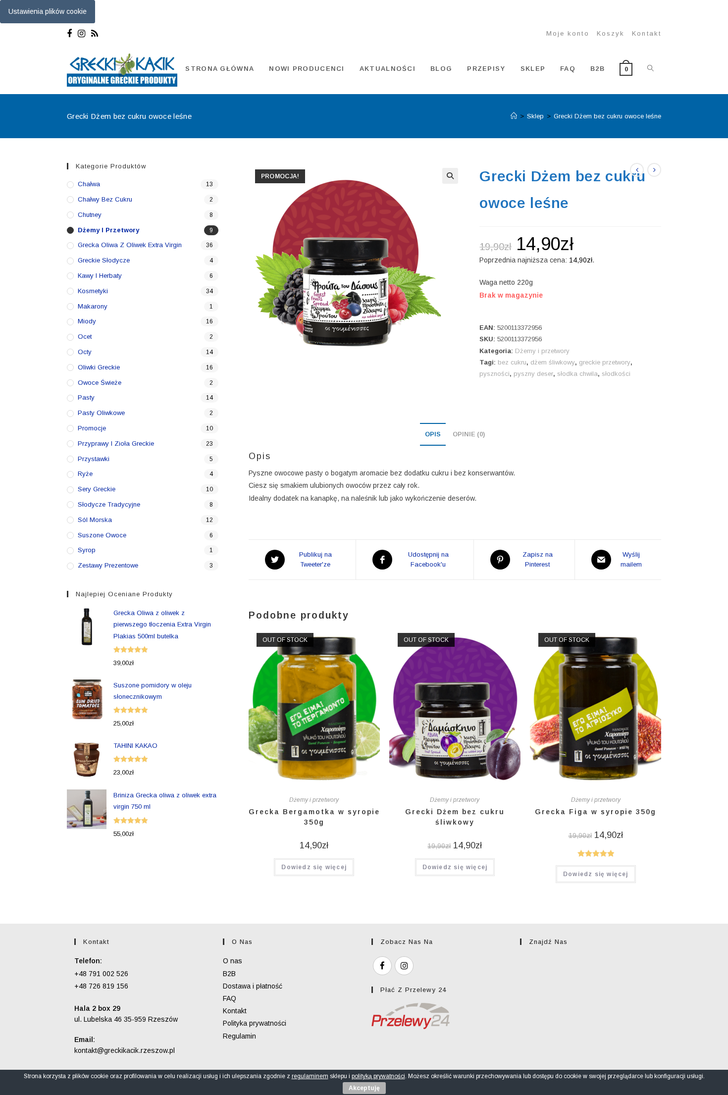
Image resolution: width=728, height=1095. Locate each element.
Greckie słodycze (104, 260)
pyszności (494, 373)
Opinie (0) (469, 434)
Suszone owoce (102, 535)
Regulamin (239, 1036)
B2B (229, 974)
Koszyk (611, 33)
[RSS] (94, 34)
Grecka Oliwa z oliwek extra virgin (130, 245)
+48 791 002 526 (101, 974)
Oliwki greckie (99, 367)
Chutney (90, 214)
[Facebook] (71, 34)
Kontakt (646, 33)
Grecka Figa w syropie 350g (595, 812)
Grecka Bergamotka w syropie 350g (314, 817)
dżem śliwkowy (552, 362)
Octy (85, 352)
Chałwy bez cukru (105, 199)
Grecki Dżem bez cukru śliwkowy (455, 817)
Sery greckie (96, 489)
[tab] (433, 434)
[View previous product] (637, 170)
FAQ (229, 998)
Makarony (92, 306)
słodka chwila (577, 373)
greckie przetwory (604, 362)
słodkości (616, 373)
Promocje (92, 428)
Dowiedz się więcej (314, 867)
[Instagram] (81, 34)
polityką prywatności (378, 1076)
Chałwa (89, 184)
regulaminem (310, 1076)
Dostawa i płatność (252, 986)
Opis (433, 434)
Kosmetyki (93, 291)
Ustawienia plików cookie (47, 11)
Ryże (85, 473)
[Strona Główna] (514, 116)
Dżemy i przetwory (542, 351)
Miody (87, 321)
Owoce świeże (99, 382)
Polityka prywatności (254, 1023)
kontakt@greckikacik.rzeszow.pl (124, 1050)
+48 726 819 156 (101, 986)
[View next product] (654, 170)
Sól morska (95, 519)
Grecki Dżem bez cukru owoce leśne (607, 116)
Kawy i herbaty (100, 275)
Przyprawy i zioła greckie (116, 443)
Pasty (86, 397)
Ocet (85, 336)
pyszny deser (533, 373)
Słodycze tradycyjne (109, 504)
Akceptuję (364, 1088)
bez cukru (512, 362)
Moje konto (567, 33)
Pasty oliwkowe (101, 413)
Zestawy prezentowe (108, 565)
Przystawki (93, 459)
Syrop (87, 550)
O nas (232, 961)
